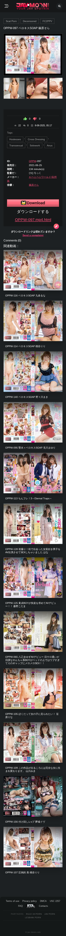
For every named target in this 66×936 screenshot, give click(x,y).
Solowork (35, 145)
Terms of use (12, 901)
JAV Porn (49, 914)
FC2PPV (47, 21)
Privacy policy (29, 901)
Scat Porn (11, 21)
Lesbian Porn (33, 917)
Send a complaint (33, 235)
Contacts (43, 906)
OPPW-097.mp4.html (33, 219)
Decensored (29, 21)
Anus (49, 145)
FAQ (20, 906)
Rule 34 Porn (34, 914)
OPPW (32, 161)
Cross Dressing (36, 139)
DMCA (43, 901)
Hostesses (15, 139)
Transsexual (16, 145)
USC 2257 (55, 901)
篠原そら (34, 185)
